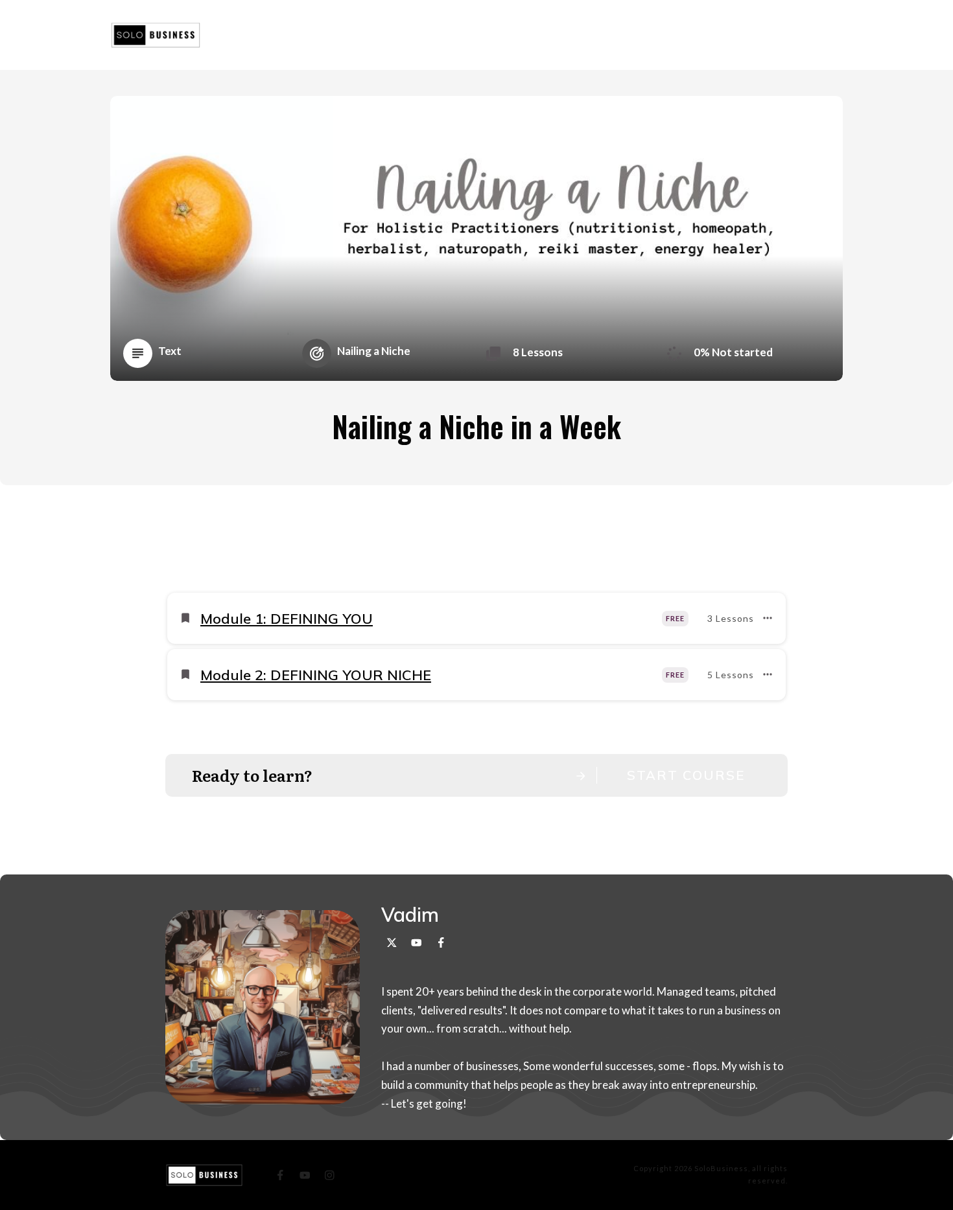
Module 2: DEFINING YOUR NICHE (315, 675)
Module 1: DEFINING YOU (286, 619)
